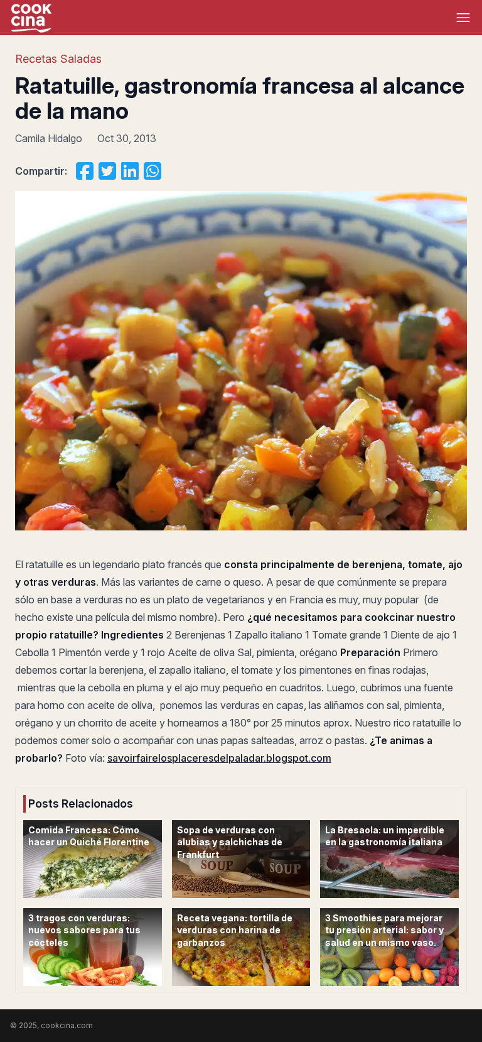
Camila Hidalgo (48, 138)
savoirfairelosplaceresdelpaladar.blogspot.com (219, 758)
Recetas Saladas (58, 58)
